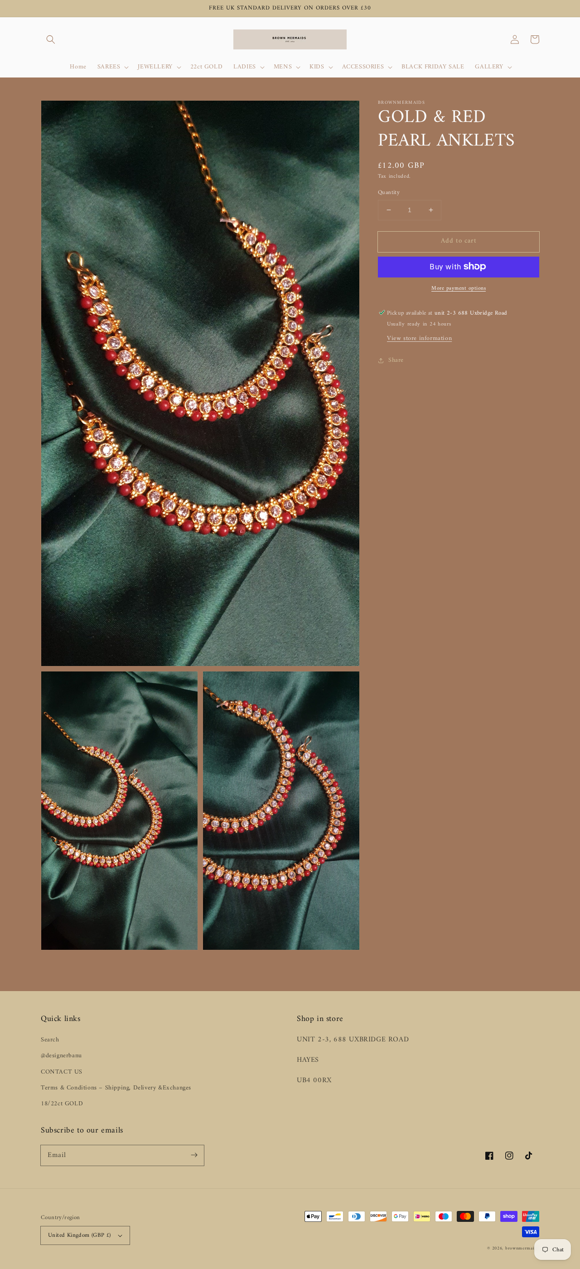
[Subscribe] (194, 1155)
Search (50, 1039)
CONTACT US (61, 1072)
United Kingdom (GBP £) (79, 1235)
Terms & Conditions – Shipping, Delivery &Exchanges (116, 1088)
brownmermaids (522, 1248)
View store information (419, 338)
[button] (51, 39)
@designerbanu (61, 1055)
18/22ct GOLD (62, 1103)
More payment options (458, 288)
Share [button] (396, 360)
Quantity (389, 192)
